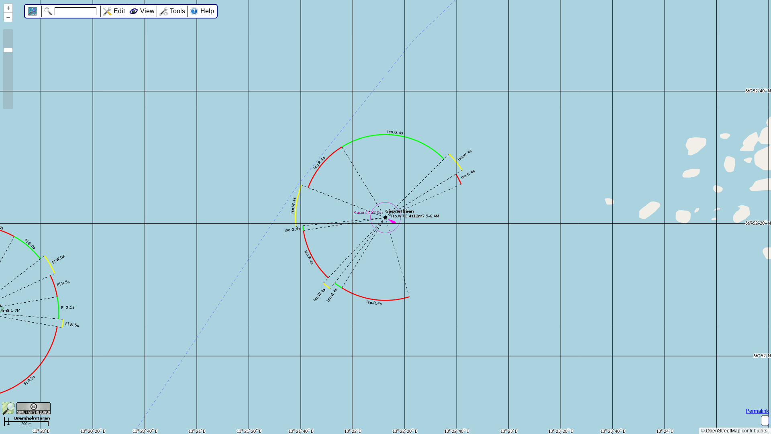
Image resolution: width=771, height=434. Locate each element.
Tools (177, 11)
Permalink (757, 411)
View (147, 11)
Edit (119, 11)
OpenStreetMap (723, 431)
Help (207, 11)
